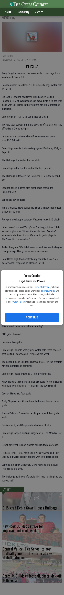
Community (23, 12)
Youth (8, 12)
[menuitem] (39, 12)
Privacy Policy (48, 291)
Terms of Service (41, 287)
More (37, 12)
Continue (32, 317)
